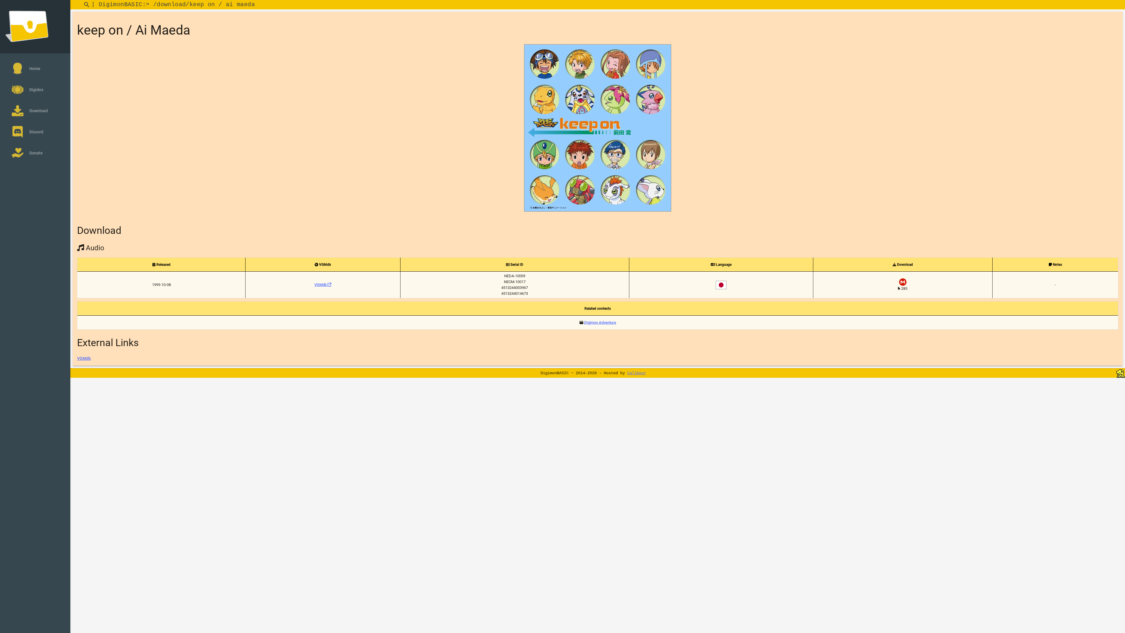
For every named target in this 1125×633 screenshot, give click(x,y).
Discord (36, 132)
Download (38, 110)
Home (34, 68)
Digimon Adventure (600, 322)
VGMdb (321, 285)
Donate (36, 153)
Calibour (636, 373)
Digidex (36, 89)
